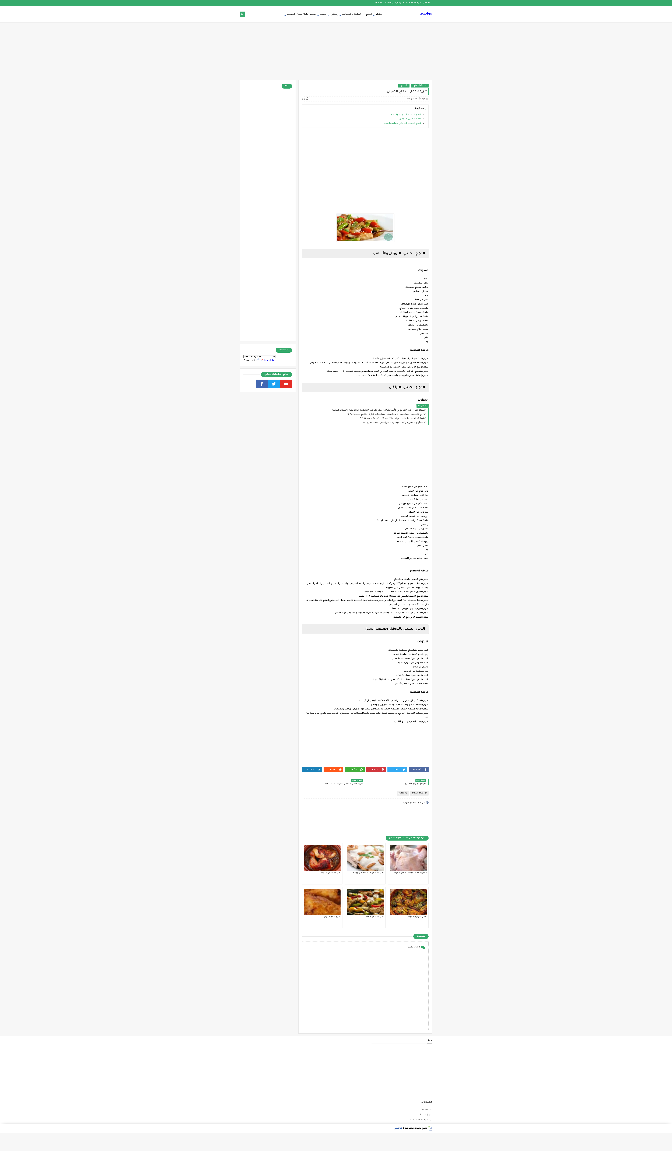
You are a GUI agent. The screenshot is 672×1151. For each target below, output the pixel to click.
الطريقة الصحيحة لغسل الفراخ (410, 873)
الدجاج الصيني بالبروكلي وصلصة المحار (402, 123)
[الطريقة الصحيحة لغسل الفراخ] (408, 858)
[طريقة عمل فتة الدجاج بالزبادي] (365, 858)
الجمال (379, 14)
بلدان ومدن (302, 14)
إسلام (334, 14)
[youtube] (286, 384)
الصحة (323, 14)
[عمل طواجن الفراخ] (408, 902)
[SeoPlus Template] (430, 1128)
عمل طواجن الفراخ (417, 917)
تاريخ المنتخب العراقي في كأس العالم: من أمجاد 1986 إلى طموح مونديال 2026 (386, 414)
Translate (269, 360)
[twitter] (274, 384)
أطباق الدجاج (420, 85)
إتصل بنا (378, 3)
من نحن (426, 3)
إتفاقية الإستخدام (393, 3)
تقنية (313, 14)
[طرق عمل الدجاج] (322, 902)
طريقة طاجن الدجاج (331, 873)
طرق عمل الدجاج (332, 917)
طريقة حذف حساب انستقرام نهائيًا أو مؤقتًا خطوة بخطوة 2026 (392, 418)
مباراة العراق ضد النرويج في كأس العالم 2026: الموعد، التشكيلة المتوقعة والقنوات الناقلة (378, 410)
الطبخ (369, 14)
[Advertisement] (336, 52)
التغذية (291, 14)
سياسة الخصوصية (412, 3)
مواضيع (425, 14)
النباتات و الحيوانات (351, 14)
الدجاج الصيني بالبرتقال (410, 119)
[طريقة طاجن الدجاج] (322, 858)
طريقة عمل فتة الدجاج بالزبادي (368, 873)
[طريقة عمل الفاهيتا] (365, 902)
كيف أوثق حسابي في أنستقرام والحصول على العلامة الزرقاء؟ (394, 423)
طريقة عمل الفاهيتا (373, 917)
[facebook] (262, 384)
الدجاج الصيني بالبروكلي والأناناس (405, 115)
